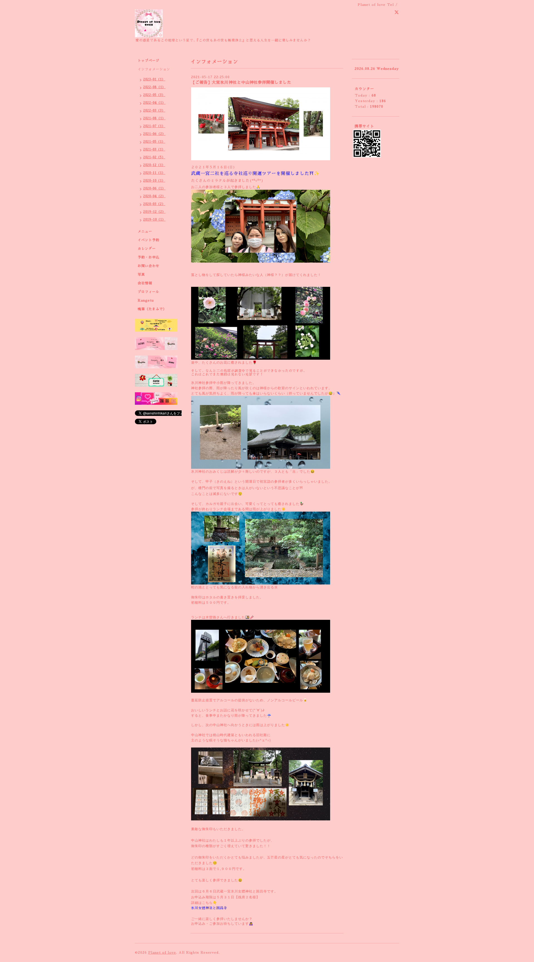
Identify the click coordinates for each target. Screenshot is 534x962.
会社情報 (145, 283)
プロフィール (148, 291)
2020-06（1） (154, 188)
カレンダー (147, 248)
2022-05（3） (154, 95)
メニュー (145, 231)
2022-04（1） (154, 102)
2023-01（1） (154, 79)
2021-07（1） (154, 126)
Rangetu (146, 300)
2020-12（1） (154, 165)
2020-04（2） (154, 196)
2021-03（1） (154, 149)
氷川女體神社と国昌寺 (209, 908)
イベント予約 (148, 240)
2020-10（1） (154, 180)
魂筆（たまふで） (152, 309)
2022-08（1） (154, 87)
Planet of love (162, 952)
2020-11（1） (154, 172)
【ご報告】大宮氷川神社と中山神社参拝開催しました (241, 82)
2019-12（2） (154, 211)
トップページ (148, 60)
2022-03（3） (154, 110)
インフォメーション (154, 69)
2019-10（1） (154, 219)
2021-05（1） (154, 141)
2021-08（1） (154, 118)
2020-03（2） (154, 204)
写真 (141, 274)
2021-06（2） (154, 133)
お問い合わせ (148, 266)
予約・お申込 (148, 257)
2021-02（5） (154, 157)
